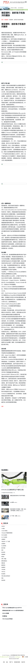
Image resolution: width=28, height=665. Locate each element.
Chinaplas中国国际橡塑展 (6, 532)
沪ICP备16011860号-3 (4, 656)
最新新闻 (3, 565)
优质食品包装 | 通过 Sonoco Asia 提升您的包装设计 (13, 610)
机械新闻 (3, 567)
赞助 (2, 578)
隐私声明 (23, 662)
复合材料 (3, 552)
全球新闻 (3, 543)
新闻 (4, 662)
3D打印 (3, 526)
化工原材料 (3, 545)
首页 (2, 19)
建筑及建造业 (4, 560)
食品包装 (3, 580)
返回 (2, 406)
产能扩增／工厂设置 (5, 541)
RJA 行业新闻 (4, 537)
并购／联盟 (3, 558)
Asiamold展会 (4, 530)
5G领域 (3, 528)
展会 (7, 662)
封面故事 (6, 19)
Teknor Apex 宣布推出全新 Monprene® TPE (12, 607)
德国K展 (3, 563)
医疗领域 (3, 547)
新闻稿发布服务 (17, 662)
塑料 (2, 550)
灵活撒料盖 (4, 616)
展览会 (2, 556)
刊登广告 (11, 662)
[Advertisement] (14, 423)
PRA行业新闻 (4, 535)
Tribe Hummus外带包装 (7, 618)
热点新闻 (3, 573)
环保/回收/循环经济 (5, 575)
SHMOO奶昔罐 (5, 613)
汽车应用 (3, 569)
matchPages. (18, 656)
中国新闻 (3, 539)
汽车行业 (3, 571)
